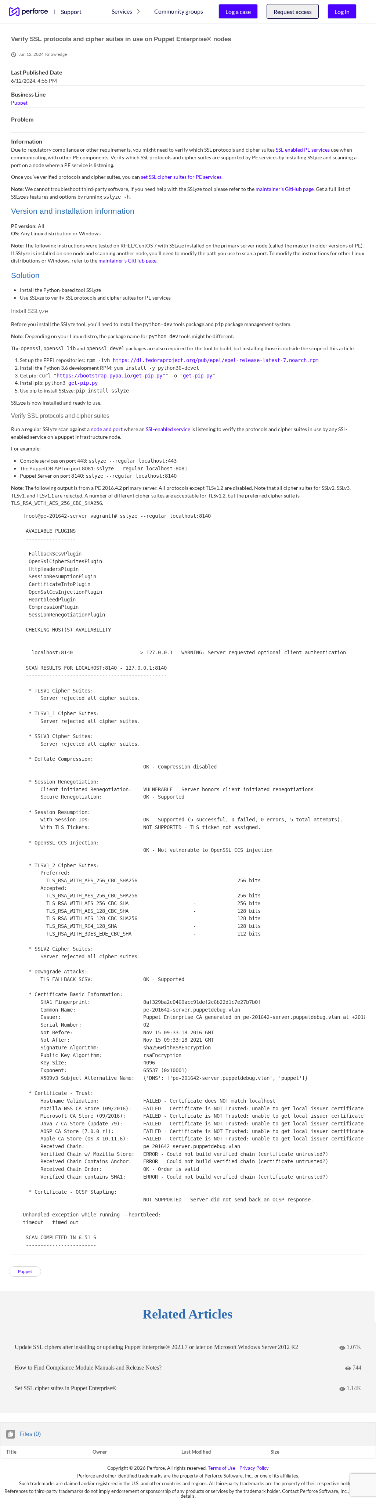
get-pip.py (197, 376)
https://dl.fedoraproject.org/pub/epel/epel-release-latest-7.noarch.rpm (215, 360)
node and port (107, 429)
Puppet (19, 103)
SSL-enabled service (168, 429)
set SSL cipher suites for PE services (181, 177)
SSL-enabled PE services (303, 150)
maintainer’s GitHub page (285, 189)
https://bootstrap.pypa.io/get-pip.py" (111, 376)
